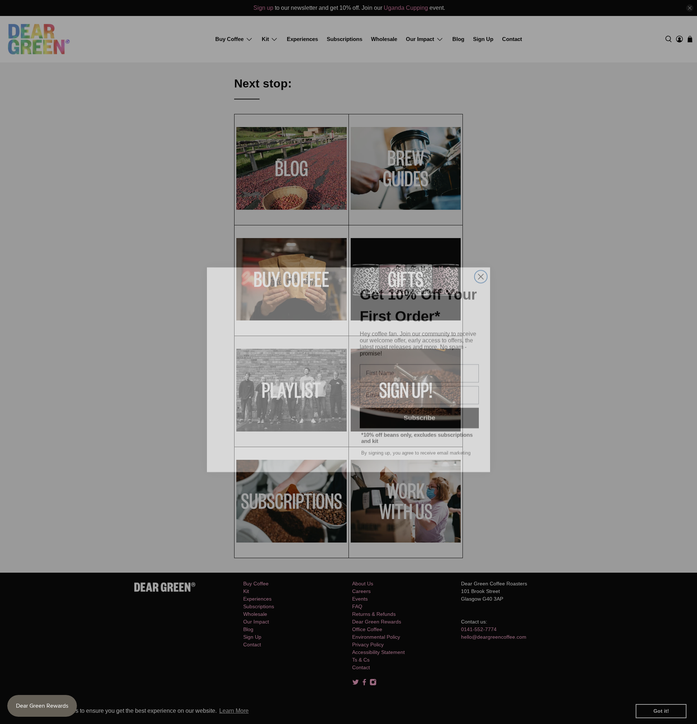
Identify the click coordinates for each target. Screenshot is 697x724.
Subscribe (419, 410)
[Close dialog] (480, 269)
